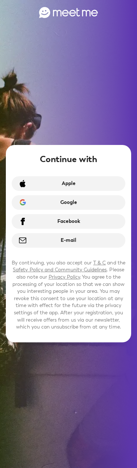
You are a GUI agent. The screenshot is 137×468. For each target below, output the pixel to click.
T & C (99, 263)
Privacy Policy (64, 277)
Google (68, 202)
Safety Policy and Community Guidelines (60, 270)
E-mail (68, 240)
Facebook (68, 221)
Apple (69, 183)
